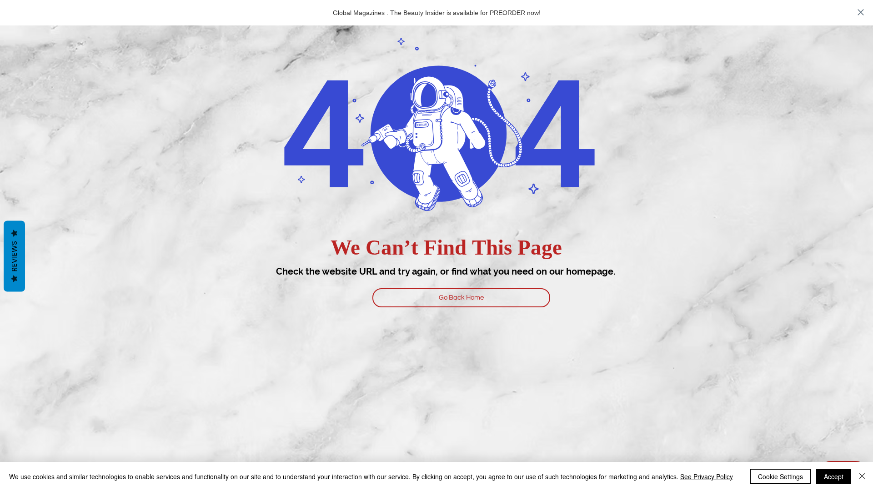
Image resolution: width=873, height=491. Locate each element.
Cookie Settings (780, 476)
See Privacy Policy (706, 476)
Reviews (14, 256)
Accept (833, 476)
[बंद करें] (862, 476)
